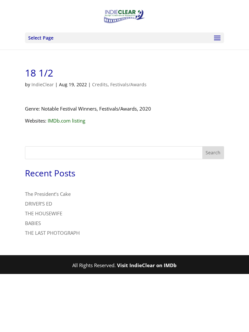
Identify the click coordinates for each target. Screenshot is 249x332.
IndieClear (42, 84)
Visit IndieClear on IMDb (147, 265)
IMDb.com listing (66, 120)
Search (213, 152)
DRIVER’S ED (38, 203)
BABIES (33, 223)
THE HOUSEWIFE (43, 213)
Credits (100, 84)
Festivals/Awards (128, 84)
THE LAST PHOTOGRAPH (52, 233)
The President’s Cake (48, 194)
